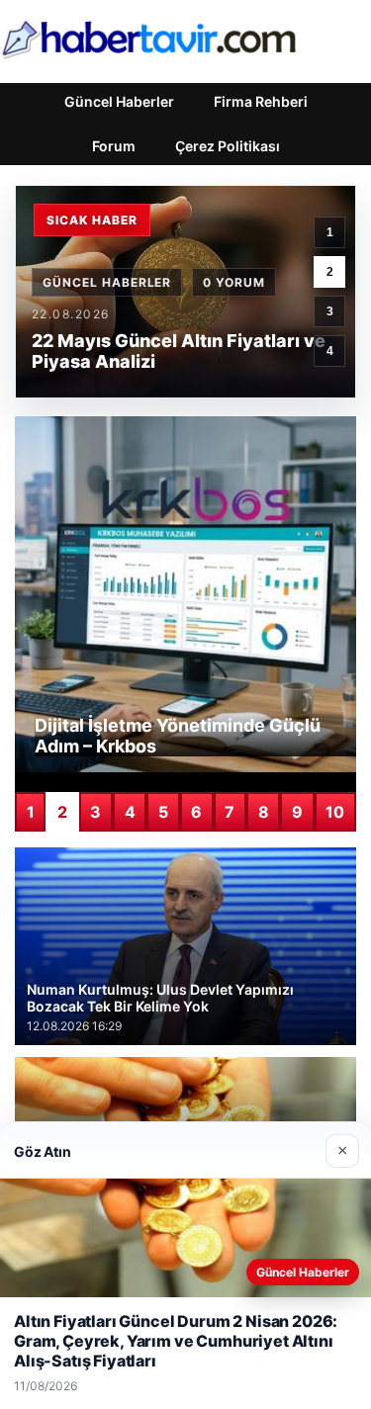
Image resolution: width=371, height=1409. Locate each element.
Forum (114, 145)
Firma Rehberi (261, 101)
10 (334, 812)
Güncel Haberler (119, 101)
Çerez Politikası (227, 145)
